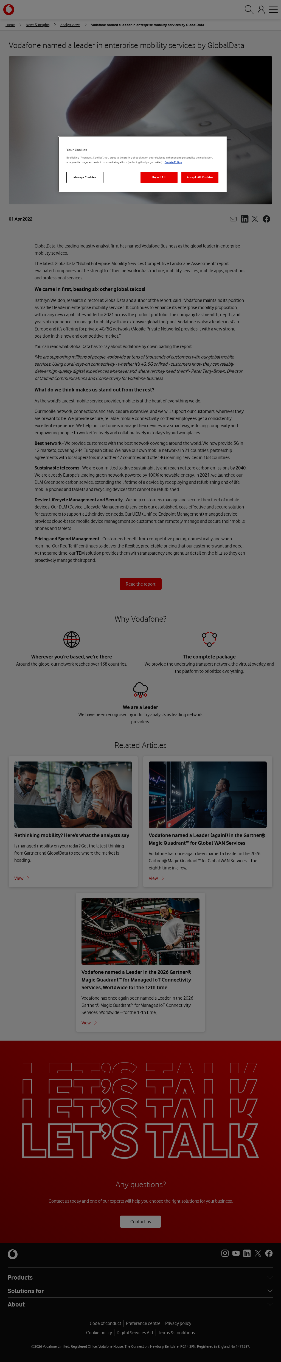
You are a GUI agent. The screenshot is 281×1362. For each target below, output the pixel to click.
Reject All (159, 177)
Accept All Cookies (200, 177)
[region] (142, 164)
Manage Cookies (85, 177)
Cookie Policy (173, 162)
